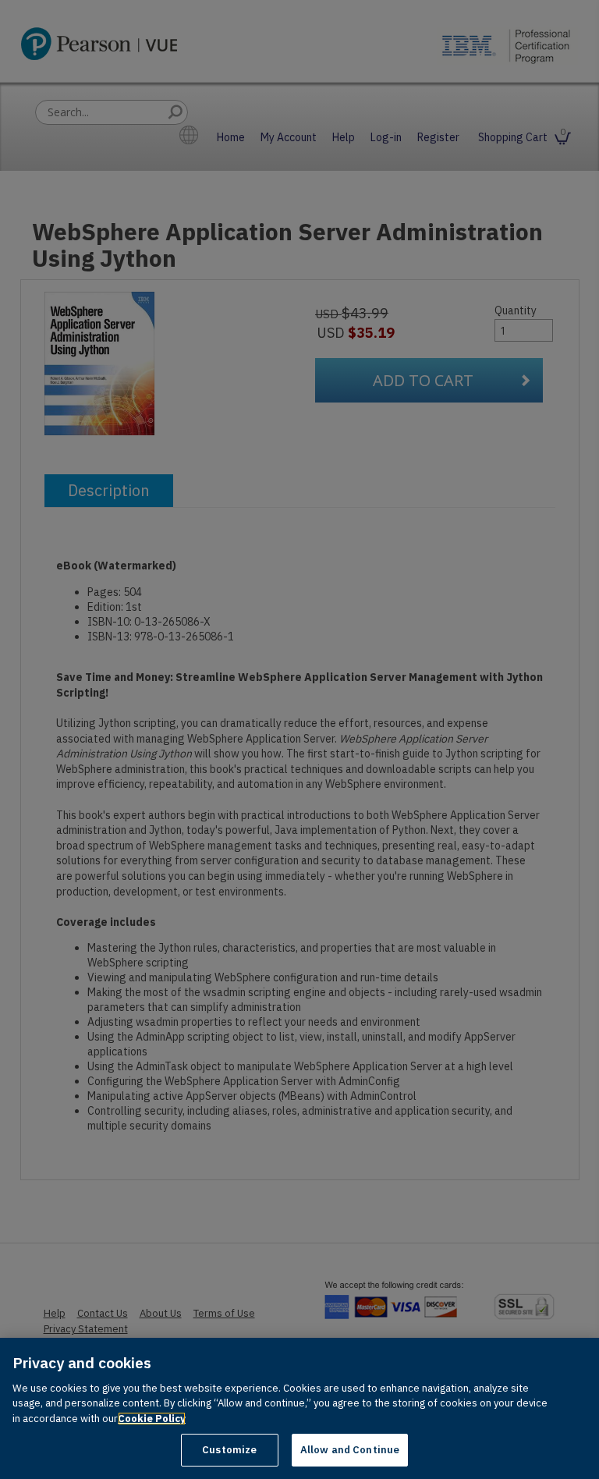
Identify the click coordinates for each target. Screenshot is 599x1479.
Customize (229, 1449)
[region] (299, 1408)
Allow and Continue (349, 1449)
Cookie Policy (152, 1418)
